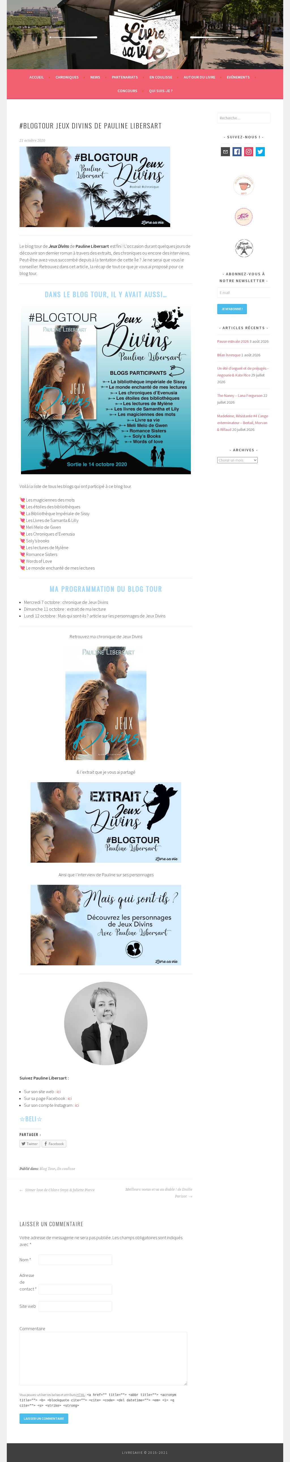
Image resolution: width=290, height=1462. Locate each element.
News (95, 77)
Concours (127, 90)
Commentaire (29, 1328)
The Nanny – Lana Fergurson (240, 395)
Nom (25, 1259)
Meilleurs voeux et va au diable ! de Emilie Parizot (158, 1193)
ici (59, 1091)
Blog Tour (48, 1169)
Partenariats (125, 77)
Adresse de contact (28, 1282)
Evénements (238, 77)
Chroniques (67, 77)
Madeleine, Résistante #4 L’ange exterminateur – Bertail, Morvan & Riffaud (242, 422)
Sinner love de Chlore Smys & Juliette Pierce (59, 1190)
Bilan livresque (228, 354)
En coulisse (161, 77)
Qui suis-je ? (160, 90)
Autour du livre (199, 77)
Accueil (36, 77)
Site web (28, 1306)
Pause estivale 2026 (233, 341)
